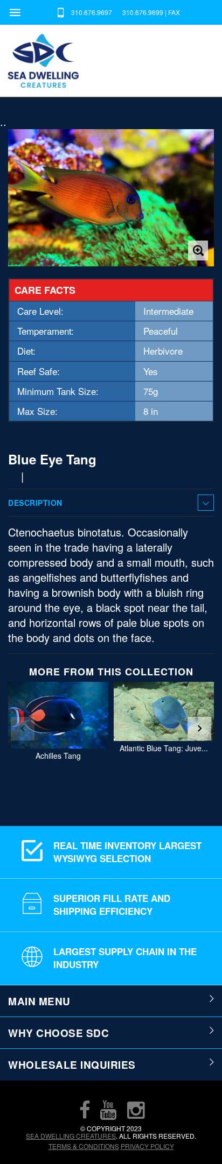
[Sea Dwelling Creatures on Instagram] (136, 1109)
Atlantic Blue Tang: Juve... (164, 748)
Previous (22, 728)
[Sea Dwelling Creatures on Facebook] (84, 1109)
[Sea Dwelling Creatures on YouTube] (108, 1109)
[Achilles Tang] (58, 715)
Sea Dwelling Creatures (71, 1135)
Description (35, 502)
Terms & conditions (83, 1146)
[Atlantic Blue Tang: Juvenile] (164, 711)
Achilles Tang (58, 756)
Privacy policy (147, 1146)
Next (199, 728)
